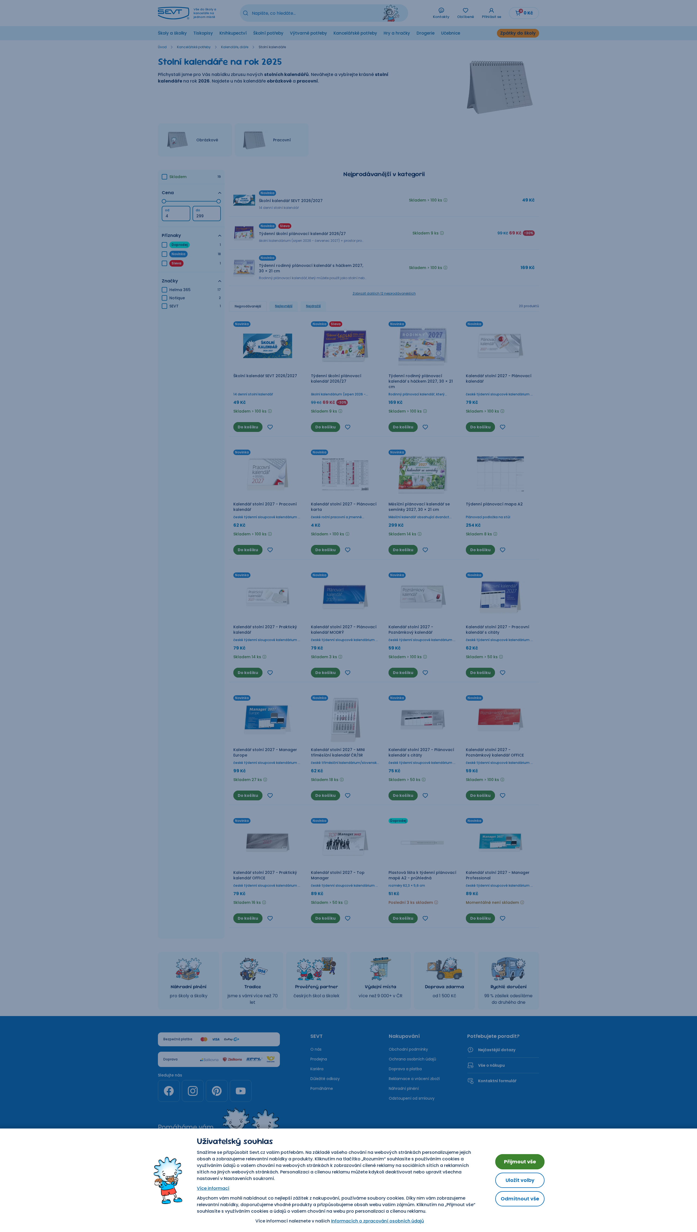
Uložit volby (520, 1180)
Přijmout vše (520, 1161)
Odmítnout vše (520, 1198)
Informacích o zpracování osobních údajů (377, 1221)
